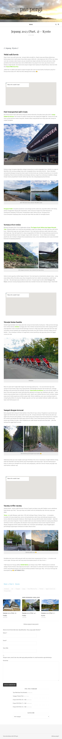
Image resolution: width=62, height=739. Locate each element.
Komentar (5, 660)
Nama (5, 633)
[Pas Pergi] (31, 9)
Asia (12, 588)
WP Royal (16, 736)
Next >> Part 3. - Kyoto (12, 584)
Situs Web (5, 648)
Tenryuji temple (7, 591)
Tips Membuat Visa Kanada (20, 692)
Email (5, 640)
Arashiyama (6, 588)
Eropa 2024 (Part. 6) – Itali (19, 706)
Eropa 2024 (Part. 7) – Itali (19, 703)
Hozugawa (18, 588)
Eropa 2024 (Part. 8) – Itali (19, 699)
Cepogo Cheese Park (18, 696)
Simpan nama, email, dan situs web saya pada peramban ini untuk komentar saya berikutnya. (27, 657)
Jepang (23, 588)
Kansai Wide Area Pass (32, 588)
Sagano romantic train (50, 588)
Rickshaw (41, 588)
